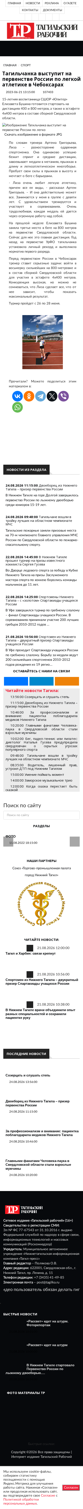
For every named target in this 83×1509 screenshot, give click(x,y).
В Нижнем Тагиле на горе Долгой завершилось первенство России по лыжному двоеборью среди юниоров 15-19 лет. (42, 500)
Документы (52, 10)
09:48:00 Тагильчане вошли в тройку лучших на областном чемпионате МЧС (41, 757)
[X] (52, 396)
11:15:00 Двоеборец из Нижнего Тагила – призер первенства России (41, 704)
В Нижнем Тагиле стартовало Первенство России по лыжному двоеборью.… (40, 1369)
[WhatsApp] (17, 407)
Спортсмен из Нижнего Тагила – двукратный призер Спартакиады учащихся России (41, 640)
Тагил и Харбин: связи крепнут (31, 953)
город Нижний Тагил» (41, 875)
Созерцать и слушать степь (28, 1075)
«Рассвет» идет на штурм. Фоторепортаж (47, 1323)
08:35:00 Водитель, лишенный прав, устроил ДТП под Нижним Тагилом (41, 767)
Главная (14, 3)
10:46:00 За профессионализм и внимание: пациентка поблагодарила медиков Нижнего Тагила (41, 716)
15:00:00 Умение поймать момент (37, 774)
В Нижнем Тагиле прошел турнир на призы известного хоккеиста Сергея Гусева (36, 560)
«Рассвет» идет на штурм (47, 1345)
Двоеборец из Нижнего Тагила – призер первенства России (41, 487)
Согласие (48, 1495)
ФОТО (11, 836)
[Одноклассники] (55, 17)
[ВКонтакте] (42, 17)
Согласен (71, 1487)
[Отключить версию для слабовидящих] (35, 17)
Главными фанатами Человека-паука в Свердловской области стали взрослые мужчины (38, 1164)
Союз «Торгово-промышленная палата (41, 868)
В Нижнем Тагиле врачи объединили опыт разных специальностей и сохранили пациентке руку (40, 1014)
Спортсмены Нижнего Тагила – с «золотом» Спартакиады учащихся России (42, 600)
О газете (70, 3)
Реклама (52, 3)
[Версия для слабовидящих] (28, 17)
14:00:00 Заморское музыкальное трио (41, 780)
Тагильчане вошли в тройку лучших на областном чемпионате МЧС (39, 520)
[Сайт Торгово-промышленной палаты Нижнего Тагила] (41, 904)
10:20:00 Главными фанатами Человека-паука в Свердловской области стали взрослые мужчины (41, 729)
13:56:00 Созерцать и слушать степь (39, 696)
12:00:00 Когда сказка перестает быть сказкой (41, 788)
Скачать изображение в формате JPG (33, 134)
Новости (33, 3)
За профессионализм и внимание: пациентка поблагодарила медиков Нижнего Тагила (42, 1133)
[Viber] (63, 396)
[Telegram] (49, 17)
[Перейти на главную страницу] (41, 30)
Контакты (30, 10)
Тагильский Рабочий (56, 1456)
